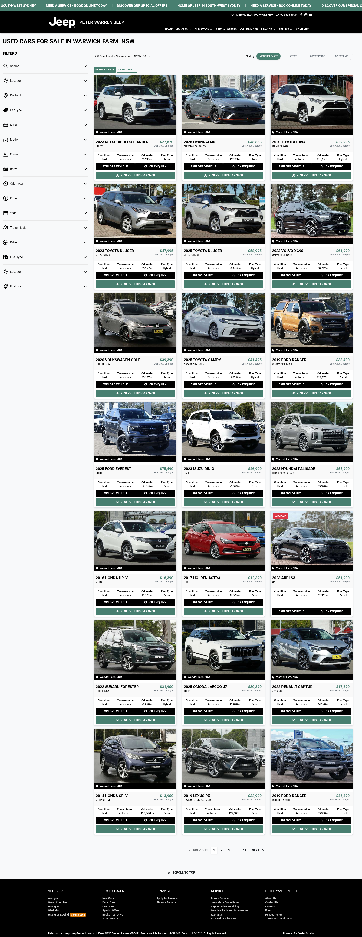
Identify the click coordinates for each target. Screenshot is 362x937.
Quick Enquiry (155, 166)
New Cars (108, 898)
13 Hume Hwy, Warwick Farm (254, 14)
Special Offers (226, 29)
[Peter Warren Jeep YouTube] (311, 14)
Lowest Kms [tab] (341, 56)
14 (244, 850)
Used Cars (108, 906)
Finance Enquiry (166, 902)
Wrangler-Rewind (58, 914)
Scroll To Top (184, 872)
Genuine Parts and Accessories (229, 910)
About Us (270, 898)
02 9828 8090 (288, 14)
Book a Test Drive (112, 914)
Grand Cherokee (57, 902)
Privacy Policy (273, 914)
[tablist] (304, 56)
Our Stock (202, 29)
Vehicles (182, 29)
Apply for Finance (167, 898)
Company (302, 29)
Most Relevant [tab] (269, 56)
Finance (266, 29)
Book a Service (220, 898)
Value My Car (249, 29)
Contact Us (271, 902)
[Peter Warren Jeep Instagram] (306, 14)
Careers (270, 906)
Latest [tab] (293, 56)
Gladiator (53, 910)
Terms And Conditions (278, 918)
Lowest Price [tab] (317, 56)
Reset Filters (104, 69)
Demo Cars (108, 902)
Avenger (53, 898)
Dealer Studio (306, 933)
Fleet (268, 910)
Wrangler (53, 906)
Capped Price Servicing (225, 906)
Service (284, 29)
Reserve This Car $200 (137, 175)
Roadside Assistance (223, 918)
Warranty (216, 914)
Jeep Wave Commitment (225, 902)
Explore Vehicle (115, 166)
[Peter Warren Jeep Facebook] (302, 14)
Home (169, 29)
